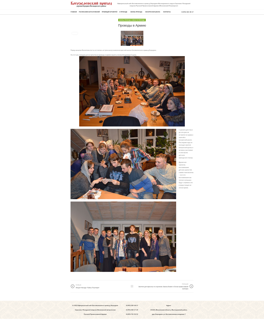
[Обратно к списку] (132, 286)
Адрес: (168, 305)
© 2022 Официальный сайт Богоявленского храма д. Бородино (95, 305)
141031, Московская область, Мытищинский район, (168, 310)
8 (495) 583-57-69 (132, 310)
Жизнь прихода (125, 20)
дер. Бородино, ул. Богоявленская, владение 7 (169, 314)
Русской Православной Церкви (95, 314)
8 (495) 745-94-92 (132, 314)
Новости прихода (138, 20)
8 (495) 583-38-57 (187, 12)
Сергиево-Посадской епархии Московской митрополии (95, 310)
